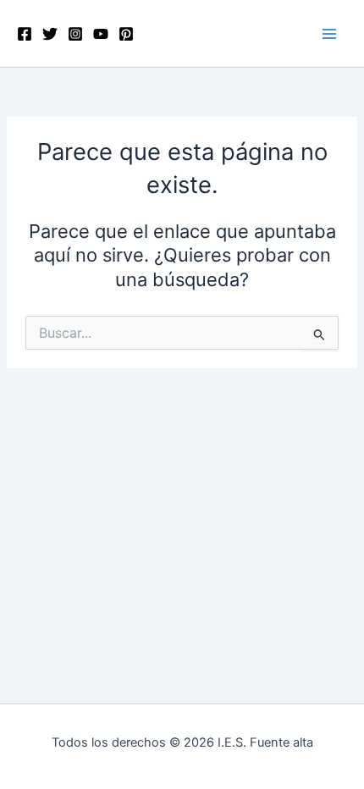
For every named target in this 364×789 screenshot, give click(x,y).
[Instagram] (75, 33)
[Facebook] (24, 33)
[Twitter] (50, 33)
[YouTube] (100, 33)
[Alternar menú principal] (329, 34)
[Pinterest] (126, 33)
